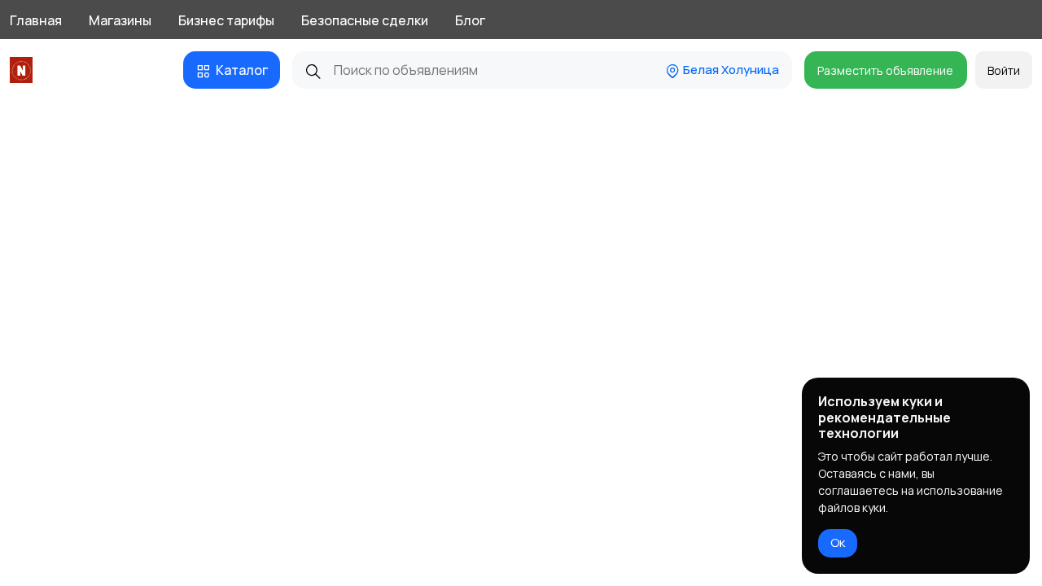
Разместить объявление (885, 70)
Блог (470, 20)
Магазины (120, 20)
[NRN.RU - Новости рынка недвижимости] (24, 70)
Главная (36, 20)
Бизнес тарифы (226, 20)
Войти (1003, 70)
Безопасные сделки (364, 20)
